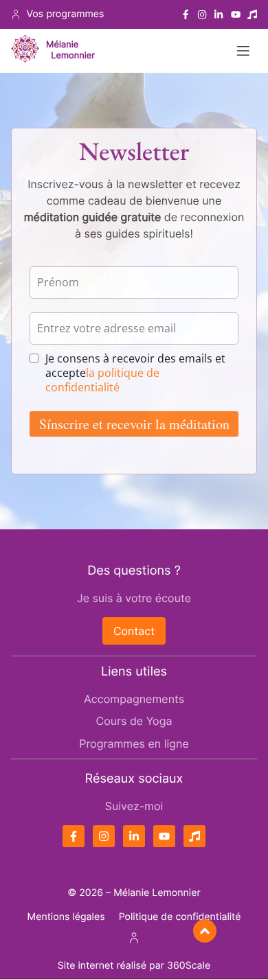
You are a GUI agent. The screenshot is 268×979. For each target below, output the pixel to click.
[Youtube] (236, 14)
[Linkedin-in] (218, 14)
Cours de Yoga (134, 721)
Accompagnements (134, 699)
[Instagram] (202, 14)
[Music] (252, 14)
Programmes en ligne (133, 743)
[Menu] (243, 51)
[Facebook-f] (185, 14)
